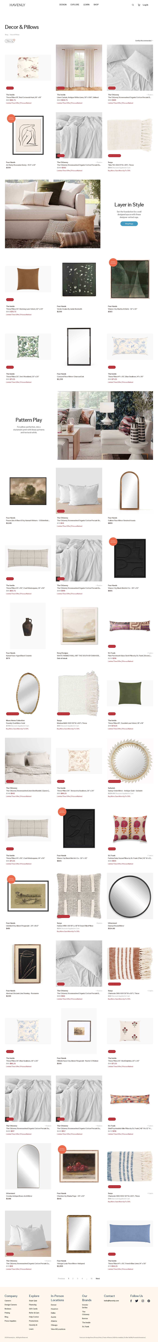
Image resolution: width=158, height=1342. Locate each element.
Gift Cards (33, 1309)
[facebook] (131, 1300)
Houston (54, 1309)
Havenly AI (33, 1325)
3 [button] (77, 1279)
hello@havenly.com (111, 1301)
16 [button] (91, 1279)
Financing (32, 1305)
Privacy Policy (98, 1337)
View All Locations (58, 1329)
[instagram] (143, 1300)
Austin (53, 1317)
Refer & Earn (34, 1313)
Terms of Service (107, 1337)
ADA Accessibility (118, 1337)
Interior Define (85, 1306)
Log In (145, 5)
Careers (8, 1301)
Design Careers (11, 1305)
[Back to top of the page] (150, 1330)
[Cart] (139, 5)
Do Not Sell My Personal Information (134, 1337)
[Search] (133, 5)
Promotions (33, 1321)
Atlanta (54, 1321)
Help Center (34, 1317)
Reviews (8, 1309)
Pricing (7, 1313)
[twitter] (136, 1300)
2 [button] (72, 1279)
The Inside (86, 1323)
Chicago (54, 1325)
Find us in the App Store (86, 1337)
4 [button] (82, 1279)
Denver (54, 1305)
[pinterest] (148, 1300)
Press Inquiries (10, 1321)
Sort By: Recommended (143, 41)
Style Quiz (33, 1301)
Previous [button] (61, 1279)
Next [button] (98, 1279)
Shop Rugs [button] (129, 224)
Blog (6, 1317)
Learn (31, 1329)
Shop (6, 35)
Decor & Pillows (14, 35)
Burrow (85, 1318)
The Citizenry (85, 1313)
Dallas (53, 1313)
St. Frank (85, 1327)
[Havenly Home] (25, 5)
